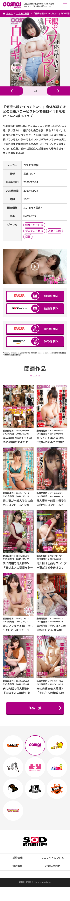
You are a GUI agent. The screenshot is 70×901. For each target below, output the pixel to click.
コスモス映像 (22, 13)
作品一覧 (35, 708)
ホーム (9, 13)
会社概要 (17, 866)
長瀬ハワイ (29, 173)
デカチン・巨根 (34, 230)
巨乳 (27, 236)
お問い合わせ (52, 866)
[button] (11, 91)
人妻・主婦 (54, 230)
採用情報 (17, 857)
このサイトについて (52, 857)
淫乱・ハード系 (34, 225)
